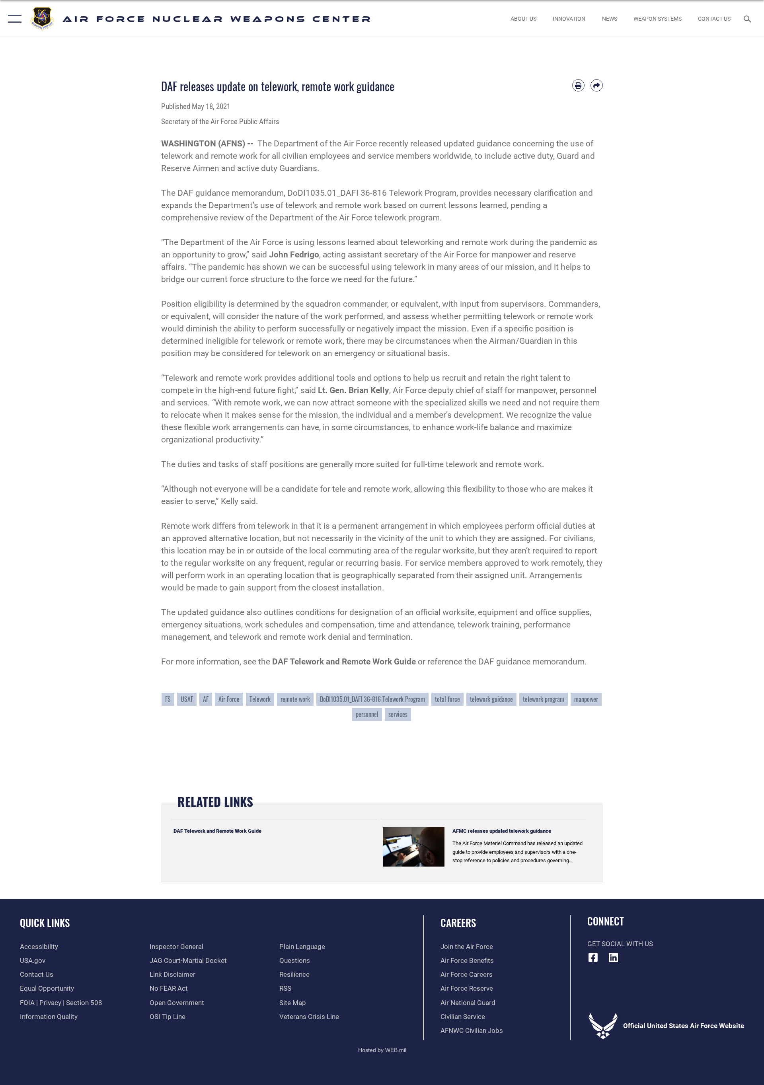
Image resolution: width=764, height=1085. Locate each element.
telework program (543, 699)
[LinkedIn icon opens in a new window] (613, 957)
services (397, 714)
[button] (13, 19)
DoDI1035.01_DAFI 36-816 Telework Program (372, 699)
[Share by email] (597, 85)
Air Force (229, 699)
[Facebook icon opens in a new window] (593, 957)
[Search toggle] (748, 19)
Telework (260, 699)
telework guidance (491, 699)
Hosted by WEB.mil (382, 1050)
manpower (586, 699)
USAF (187, 699)
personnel (367, 714)
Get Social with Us (620, 944)
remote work (295, 699)
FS (168, 699)
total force (447, 699)
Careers (458, 922)
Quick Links (45, 922)
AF (206, 699)
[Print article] (578, 85)
